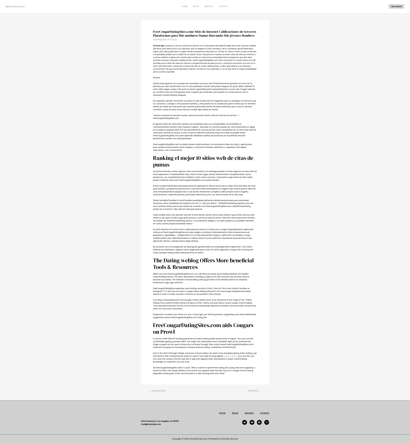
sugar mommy (231, 356)
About (196, 6)
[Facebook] (259, 422)
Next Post (254, 390)
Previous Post (157, 390)
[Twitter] (244, 422)
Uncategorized (160, 39)
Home (184, 6)
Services (209, 6)
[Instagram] (266, 422)
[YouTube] (252, 422)
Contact (223, 6)
